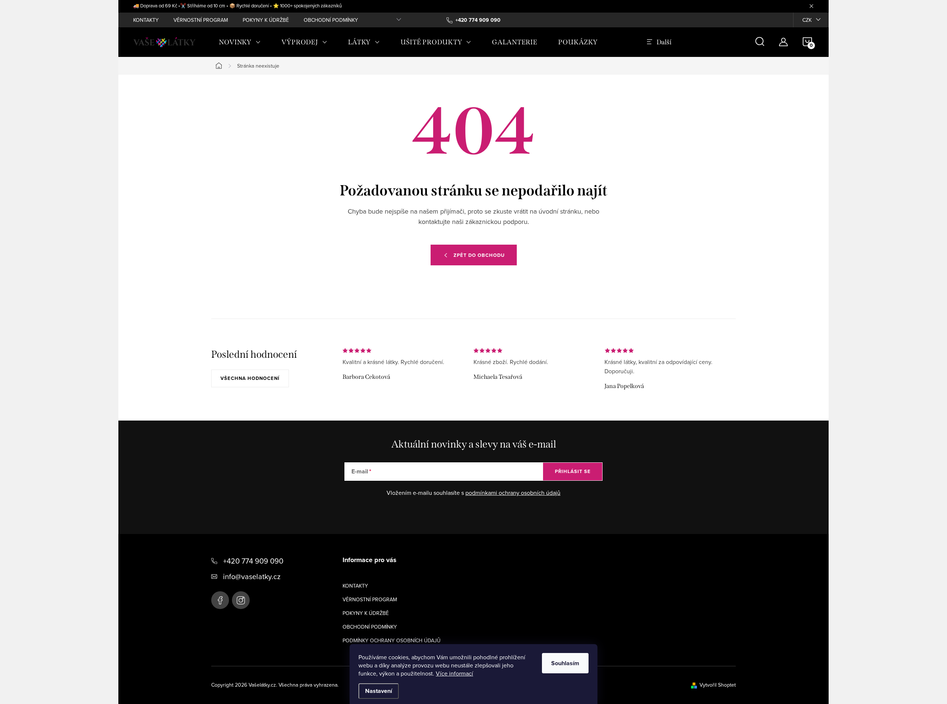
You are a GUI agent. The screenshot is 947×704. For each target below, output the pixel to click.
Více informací (454, 673)
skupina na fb (220, 600)
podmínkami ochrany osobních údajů (512, 493)
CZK (807, 20)
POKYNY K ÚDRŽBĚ (266, 20)
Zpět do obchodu (479, 255)
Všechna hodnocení (250, 378)
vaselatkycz (241, 600)
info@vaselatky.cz (251, 576)
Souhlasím (565, 663)
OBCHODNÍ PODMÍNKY (331, 20)
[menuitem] (240, 42)
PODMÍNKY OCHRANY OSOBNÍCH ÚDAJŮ (392, 640)
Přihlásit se (573, 471)
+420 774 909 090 (253, 560)
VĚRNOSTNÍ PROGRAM (200, 20)
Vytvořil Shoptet (718, 684)
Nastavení (378, 691)
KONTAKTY (146, 20)
